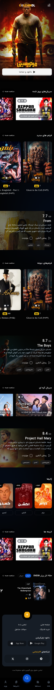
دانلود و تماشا (25, 72)
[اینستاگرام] (27, 658)
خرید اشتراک (45, 629)
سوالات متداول (20, 629)
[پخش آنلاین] (27, 684)
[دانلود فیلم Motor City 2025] (27, 64)
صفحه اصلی (45, 624)
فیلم (28, 576)
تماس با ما (22, 624)
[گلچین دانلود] (27, 5)
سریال (21, 576)
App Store (20, 643)
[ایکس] (13, 658)
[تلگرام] (41, 658)
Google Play (39, 643)
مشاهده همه (9, 91)
